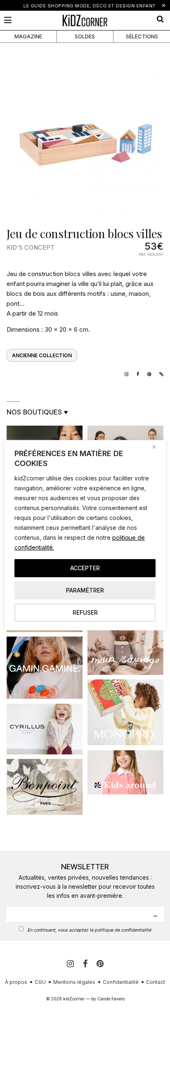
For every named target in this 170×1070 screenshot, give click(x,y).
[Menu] (8, 20)
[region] (85, 535)
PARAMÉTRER (85, 590)
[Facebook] (86, 964)
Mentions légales (74, 982)
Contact (155, 982)
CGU (40, 982)
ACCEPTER (85, 567)
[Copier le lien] (159, 373)
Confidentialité (121, 982)
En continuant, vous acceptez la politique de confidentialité (89, 930)
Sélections (142, 36)
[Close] (157, 447)
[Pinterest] (100, 964)
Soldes (85, 36)
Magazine (28, 36)
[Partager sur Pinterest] (147, 373)
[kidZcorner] (85, 20)
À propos (16, 982)
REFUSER (85, 612)
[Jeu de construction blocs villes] (85, 140)
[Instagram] (124, 373)
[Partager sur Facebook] (135, 373)
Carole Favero (111, 998)
